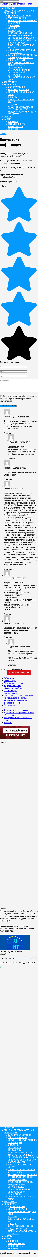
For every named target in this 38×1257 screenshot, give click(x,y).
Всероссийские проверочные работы (19, 695)
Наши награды (10, 680)
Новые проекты (15, 126)
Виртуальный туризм (12, 685)
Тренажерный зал (16, 124)
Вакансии (8, 722)
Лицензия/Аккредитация (20, 107)
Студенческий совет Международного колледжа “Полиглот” (22, 111)
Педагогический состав (20, 33)
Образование (14, 28)
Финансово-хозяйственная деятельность (21, 51)
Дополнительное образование (16, 710)
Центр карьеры (10, 690)
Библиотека (9, 678)
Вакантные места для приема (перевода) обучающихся (22, 56)
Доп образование (16, 87)
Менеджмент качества (13, 683)
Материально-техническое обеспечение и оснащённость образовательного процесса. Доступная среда (23, 39)
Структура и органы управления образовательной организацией (22, 20)
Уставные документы (18, 89)
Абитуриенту (10, 82)
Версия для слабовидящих (19, 672)
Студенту (12, 104)
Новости (8, 116)
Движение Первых (12, 703)
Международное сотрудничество (16, 66)
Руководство (14, 30)
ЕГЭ (5, 708)
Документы (14, 25)
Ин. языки (13, 121)
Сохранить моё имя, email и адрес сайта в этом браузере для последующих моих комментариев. (18, 398)
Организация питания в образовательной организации (20, 72)
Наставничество (11, 693)
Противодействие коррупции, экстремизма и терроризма (16, 699)
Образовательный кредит (14, 688)
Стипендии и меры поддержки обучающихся (21, 61)
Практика (12, 97)
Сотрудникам (9, 705)
